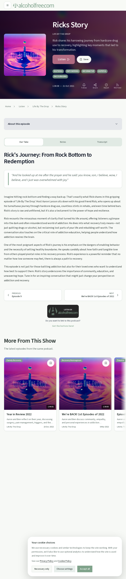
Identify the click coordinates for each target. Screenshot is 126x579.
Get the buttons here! (63, 326)
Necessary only (41, 569)
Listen (62, 59)
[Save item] (50, 363)
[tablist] (63, 142)
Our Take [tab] (23, 142)
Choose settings (65, 569)
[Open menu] (7, 5)
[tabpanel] (63, 214)
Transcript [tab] (102, 142)
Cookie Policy (64, 561)
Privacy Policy (46, 561)
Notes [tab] (63, 142)
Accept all (85, 569)
